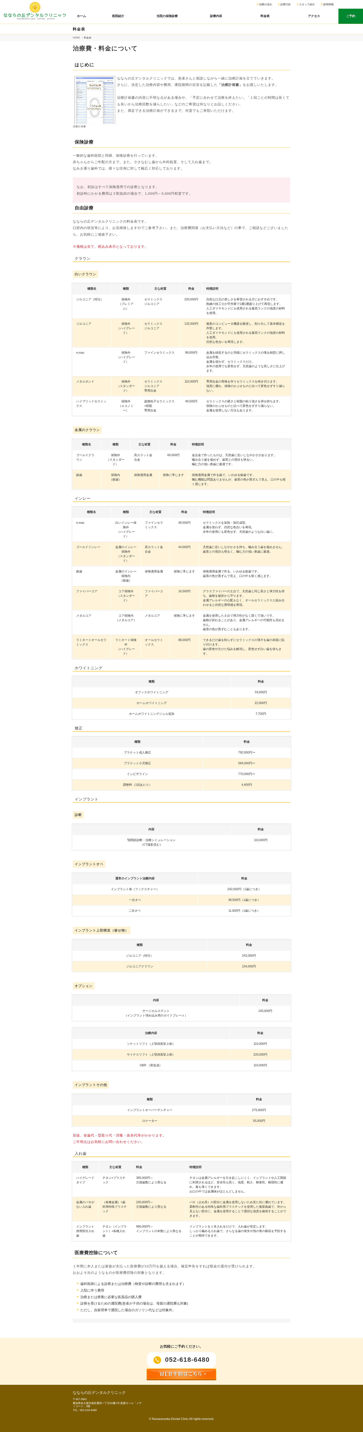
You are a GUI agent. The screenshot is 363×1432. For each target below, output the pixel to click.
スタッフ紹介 (306, 4)
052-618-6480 (186, 1359)
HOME (76, 37)
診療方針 (285, 4)
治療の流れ (265, 4)
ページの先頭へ (355, 1424)
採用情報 (328, 4)
